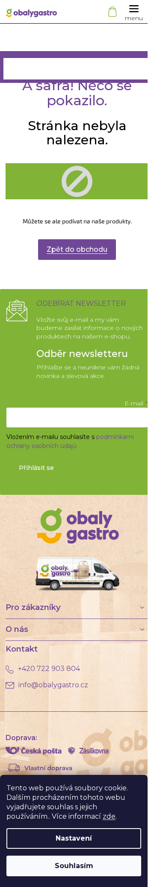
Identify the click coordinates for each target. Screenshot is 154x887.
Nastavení (74, 838)
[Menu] (134, 12)
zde (109, 816)
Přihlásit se (36, 468)
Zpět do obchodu (77, 249)
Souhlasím (74, 866)
